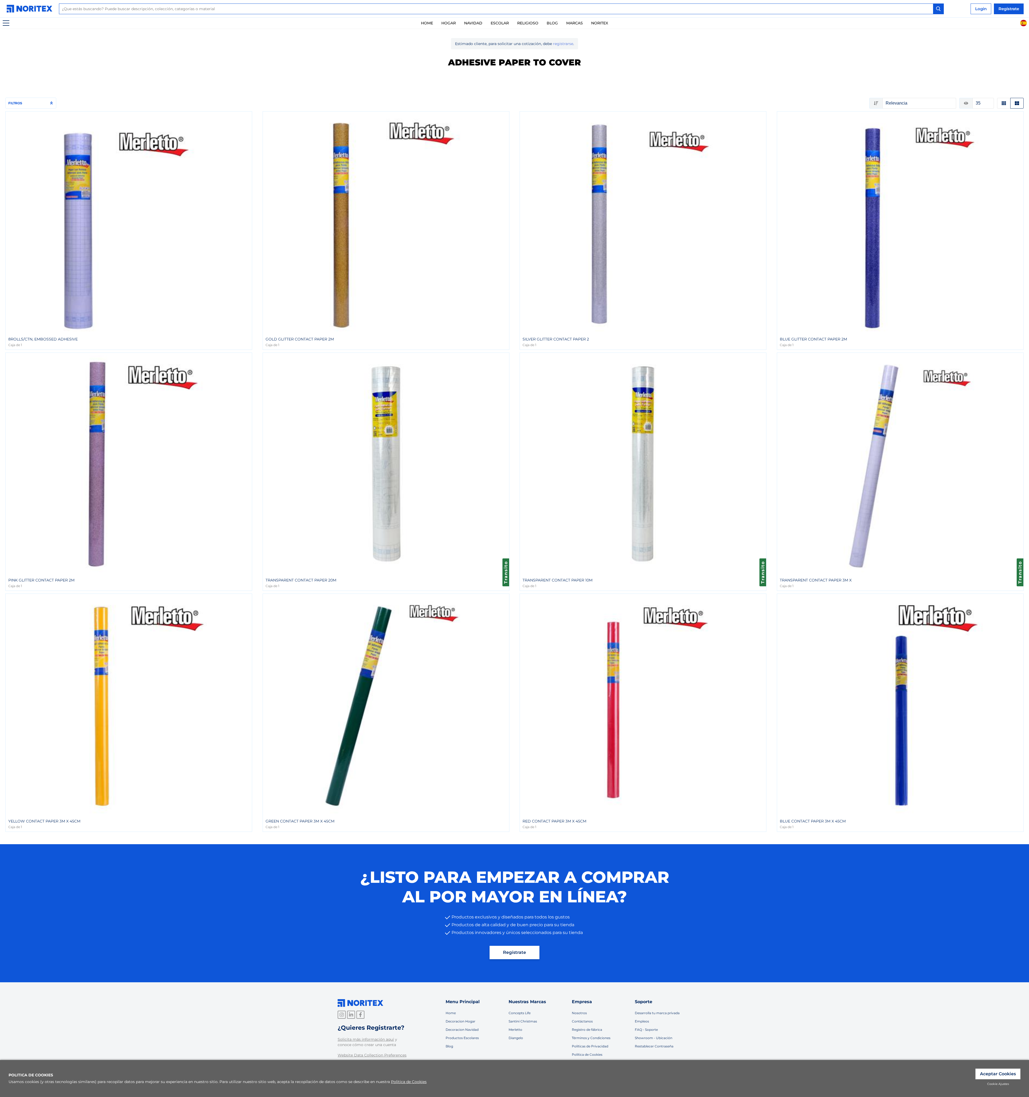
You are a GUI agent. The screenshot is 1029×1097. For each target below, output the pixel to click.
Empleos (642, 1021)
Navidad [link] (473, 23)
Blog (552, 23)
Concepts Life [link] (520, 1013)
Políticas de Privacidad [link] (590, 1046)
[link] (31, 9)
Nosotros (579, 1013)
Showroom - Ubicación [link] (653, 1038)
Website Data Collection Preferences (372, 1055)
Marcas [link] (574, 23)
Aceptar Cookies (998, 1073)
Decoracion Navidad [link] (462, 1030)
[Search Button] (938, 8)
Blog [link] (449, 1046)
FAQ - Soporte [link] (646, 1030)
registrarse (563, 43)
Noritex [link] (599, 23)
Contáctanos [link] (582, 1021)
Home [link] (427, 23)
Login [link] (981, 8)
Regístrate (514, 952)
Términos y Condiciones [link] (591, 1038)
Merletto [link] (515, 1030)
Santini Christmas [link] (523, 1021)
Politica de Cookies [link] (409, 1081)
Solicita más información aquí (366, 1039)
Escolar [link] (500, 23)
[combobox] (501, 8)
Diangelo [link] (516, 1038)
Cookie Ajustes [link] (998, 1084)
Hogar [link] (448, 23)
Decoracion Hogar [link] (460, 1021)
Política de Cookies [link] (587, 1054)
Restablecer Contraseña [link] (654, 1046)
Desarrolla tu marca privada (657, 1013)
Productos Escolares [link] (462, 1038)
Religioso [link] (527, 23)
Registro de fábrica (587, 1030)
